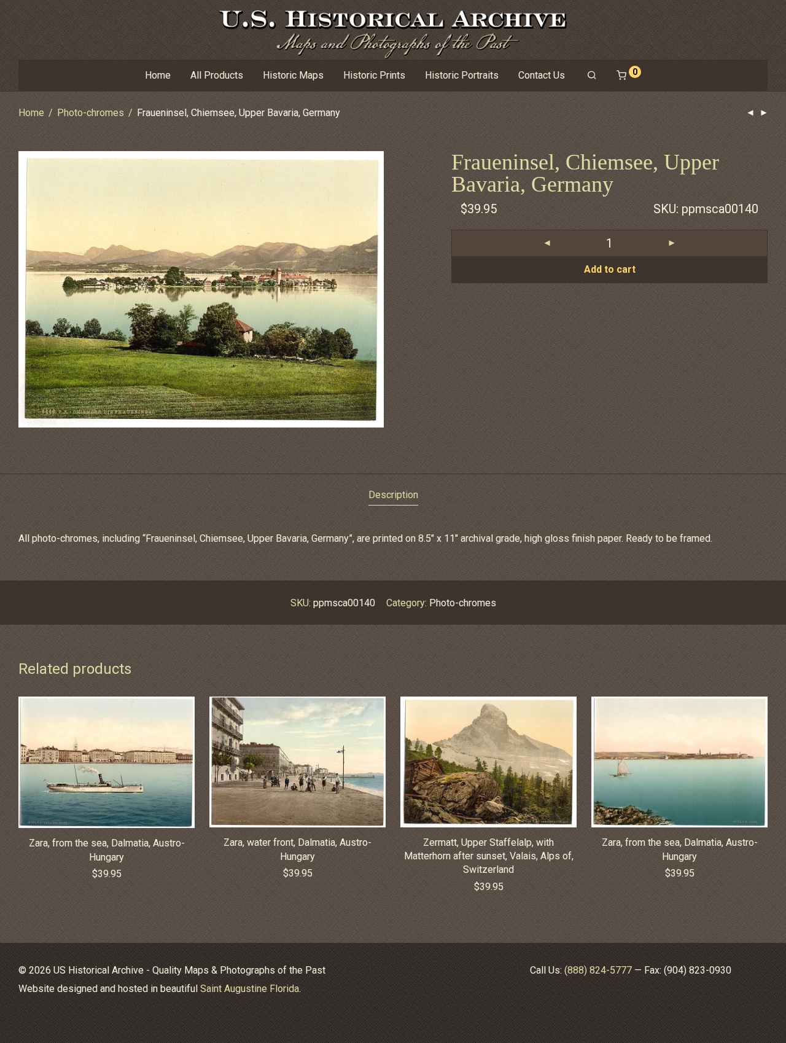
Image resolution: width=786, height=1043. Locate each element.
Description (393, 495)
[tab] (393, 495)
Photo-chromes (90, 113)
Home (158, 75)
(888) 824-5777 (598, 970)
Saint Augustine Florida (249, 988)
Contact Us (541, 75)
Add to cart (610, 269)
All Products (216, 75)
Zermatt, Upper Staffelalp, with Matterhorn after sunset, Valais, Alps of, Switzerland (489, 856)
